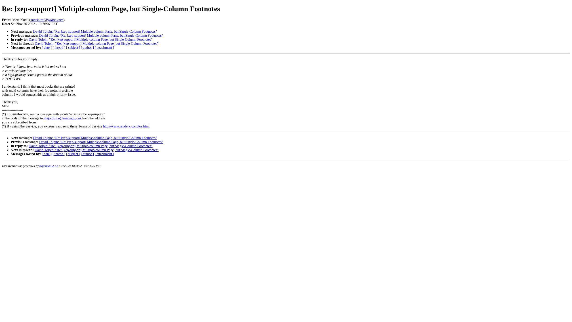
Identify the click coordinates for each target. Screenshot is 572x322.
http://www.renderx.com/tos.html (126, 126)
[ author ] (87, 47)
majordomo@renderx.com (62, 118)
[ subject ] (73, 47)
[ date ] (47, 47)
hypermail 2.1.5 (48, 165)
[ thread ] (59, 47)
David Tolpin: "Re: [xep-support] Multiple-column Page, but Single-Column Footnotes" (95, 31)
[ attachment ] (104, 47)
